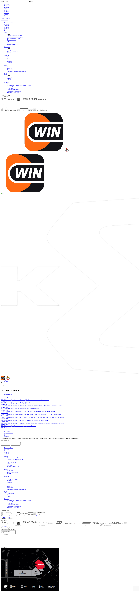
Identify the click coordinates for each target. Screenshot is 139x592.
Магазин (6, 13)
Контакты (6, 25)
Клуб (5, 10)
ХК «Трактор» (8, 394)
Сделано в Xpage (5, 517)
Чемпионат (7, 5)
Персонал (9, 62)
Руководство (10, 76)
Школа (9, 79)
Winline (6, 14)
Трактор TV (10, 68)
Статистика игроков (12, 59)
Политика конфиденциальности (44, 515)
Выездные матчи (11, 40)
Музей (9, 78)
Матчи (9, 52)
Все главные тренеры (13, 89)
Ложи (8, 41)
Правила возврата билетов (14, 35)
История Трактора (12, 86)
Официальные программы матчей (16, 71)
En (4, 16)
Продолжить (4, 526)
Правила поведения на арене (15, 37)
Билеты (6, 32)
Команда (6, 7)
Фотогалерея (10, 69)
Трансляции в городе (13, 44)
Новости (6, 4)
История (6, 11)
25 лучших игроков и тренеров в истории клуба (20, 85)
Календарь (10, 50)
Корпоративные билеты (13, 38)
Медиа (5, 8)
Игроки (9, 58)
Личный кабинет (8, 22)
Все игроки (10, 88)
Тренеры (9, 61)
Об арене (6, 27)
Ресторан (9, 42)
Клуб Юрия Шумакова (13, 92)
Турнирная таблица (12, 51)
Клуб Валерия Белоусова (14, 91)
